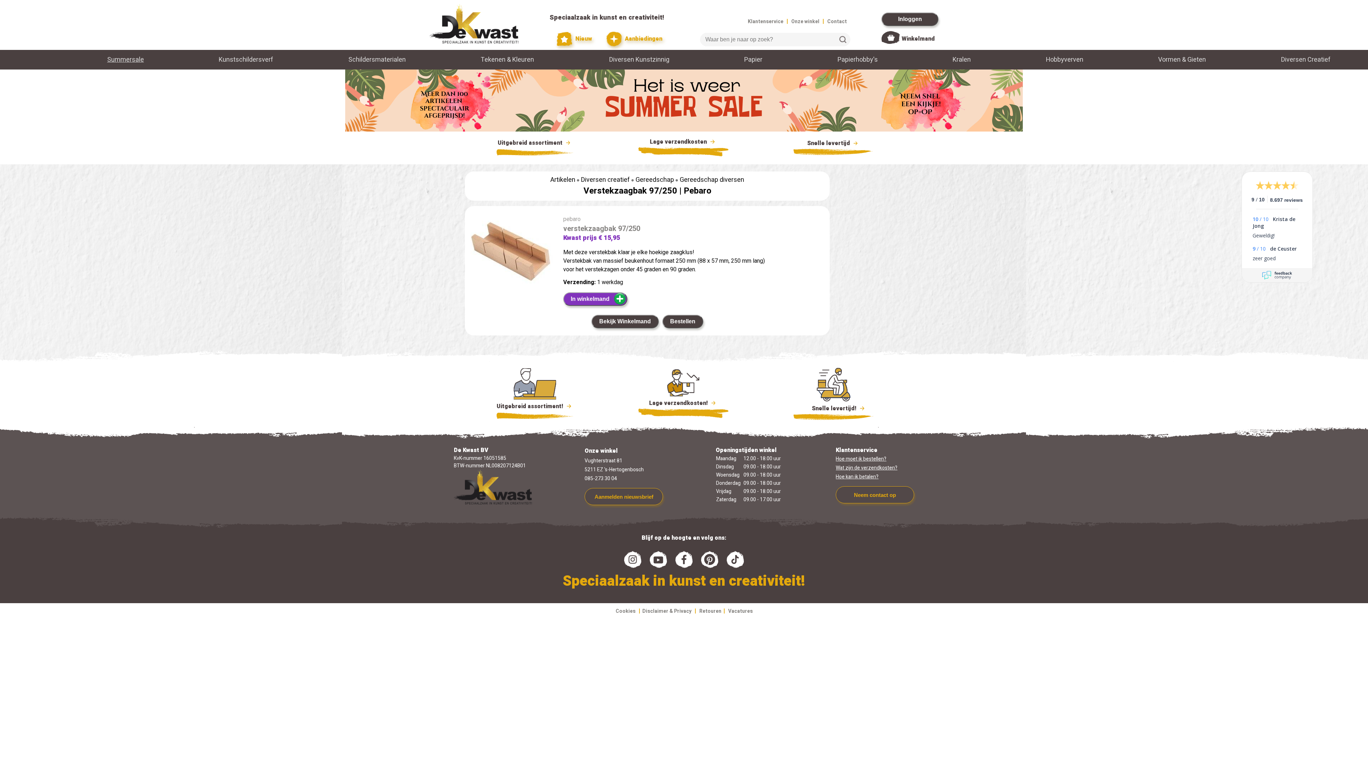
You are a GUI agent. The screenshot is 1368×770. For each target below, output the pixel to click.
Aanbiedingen (642, 39)
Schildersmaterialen (377, 60)
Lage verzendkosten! (679, 403)
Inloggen (910, 19)
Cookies (626, 611)
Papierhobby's (858, 60)
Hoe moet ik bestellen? (861, 459)
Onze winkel (805, 21)
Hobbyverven (1064, 60)
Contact (837, 21)
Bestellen (682, 321)
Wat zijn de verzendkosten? (866, 468)
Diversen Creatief (1306, 60)
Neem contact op (875, 495)
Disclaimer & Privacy (666, 611)
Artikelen (562, 180)
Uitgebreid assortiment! (531, 406)
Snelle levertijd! (829, 408)
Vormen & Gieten (1182, 60)
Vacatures (740, 611)
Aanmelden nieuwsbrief (624, 497)
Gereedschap (655, 180)
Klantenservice (765, 21)
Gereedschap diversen (712, 180)
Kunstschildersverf (246, 60)
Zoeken (843, 39)
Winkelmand (918, 39)
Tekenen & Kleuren (507, 60)
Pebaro (697, 191)
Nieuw (583, 39)
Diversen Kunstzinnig (639, 60)
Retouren (710, 611)
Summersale (125, 60)
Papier (753, 60)
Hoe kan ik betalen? (857, 477)
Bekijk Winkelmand (625, 321)
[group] (510, 250)
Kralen (962, 60)
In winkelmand (590, 299)
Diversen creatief (605, 180)
